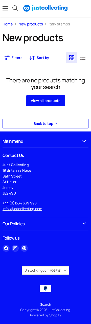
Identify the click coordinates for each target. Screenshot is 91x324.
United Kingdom (43, 270)
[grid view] (71, 57)
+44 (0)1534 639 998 (20, 203)
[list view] (82, 57)
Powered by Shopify (45, 315)
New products (30, 24)
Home (8, 24)
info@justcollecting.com (22, 208)
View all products (45, 100)
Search (45, 304)
